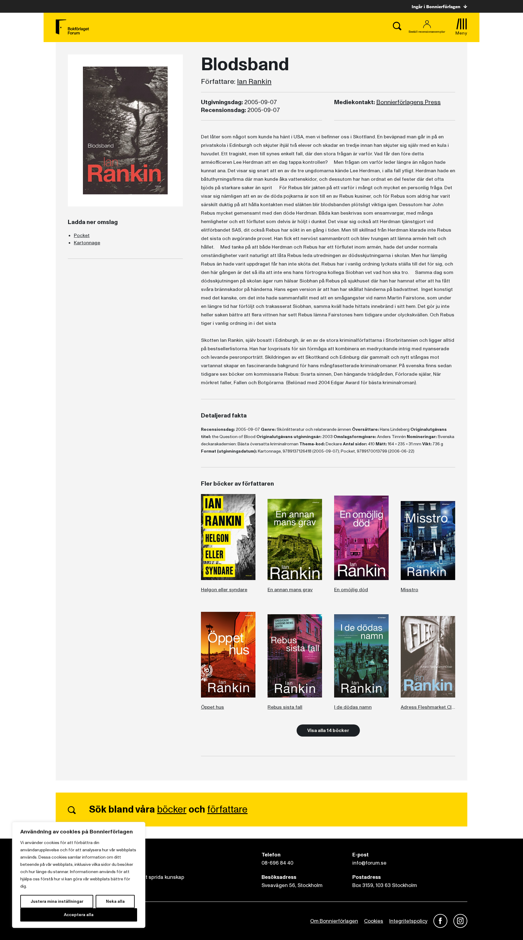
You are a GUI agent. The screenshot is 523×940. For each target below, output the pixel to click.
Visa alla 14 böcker (328, 730)
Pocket (82, 235)
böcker (171, 809)
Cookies (373, 921)
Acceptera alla (79, 915)
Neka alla (115, 901)
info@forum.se (369, 862)
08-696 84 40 (277, 862)
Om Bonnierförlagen (334, 921)
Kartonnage (87, 242)
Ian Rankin (254, 82)
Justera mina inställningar (57, 901)
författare (227, 809)
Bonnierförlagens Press (408, 102)
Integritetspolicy (408, 921)
